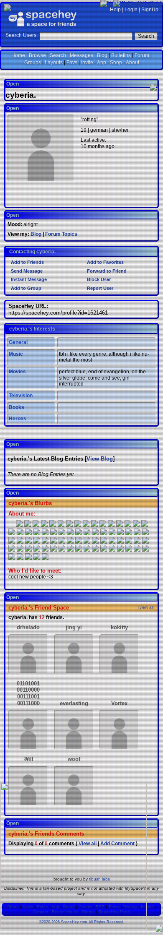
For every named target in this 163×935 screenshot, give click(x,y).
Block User (98, 279)
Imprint (147, 906)
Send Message (26, 270)
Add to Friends (27, 262)
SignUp (149, 10)
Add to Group (25, 288)
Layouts (54, 62)
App (101, 62)
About (132, 62)
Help (115, 10)
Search (146, 36)
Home (18, 55)
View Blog (100, 459)
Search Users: (21, 35)
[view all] (146, 607)
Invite (87, 62)
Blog (102, 55)
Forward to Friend (106, 270)
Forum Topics (61, 234)
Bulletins (121, 55)
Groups (32, 62)
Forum (142, 55)
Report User (99, 288)
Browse (37, 55)
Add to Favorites (105, 262)
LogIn (131, 10)
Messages (81, 55)
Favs (71, 62)
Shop (116, 62)
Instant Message (28, 279)
